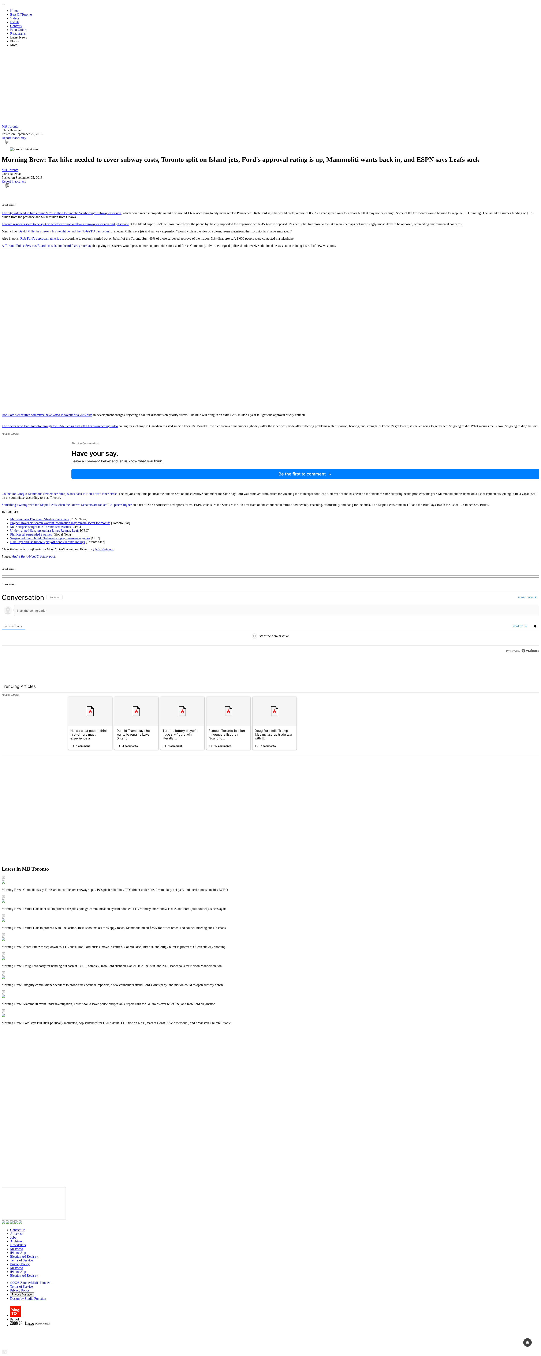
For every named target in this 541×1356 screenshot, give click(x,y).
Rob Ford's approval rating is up (41, 238)
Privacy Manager (22, 1294)
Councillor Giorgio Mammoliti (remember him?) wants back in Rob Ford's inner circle (59, 494)
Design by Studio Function (28, 1298)
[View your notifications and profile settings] (535, 626)
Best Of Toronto (21, 14)
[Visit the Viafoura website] (530, 670)
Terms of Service (21, 1260)
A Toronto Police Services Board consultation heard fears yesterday (47, 245)
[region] (270, 633)
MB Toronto (10, 126)
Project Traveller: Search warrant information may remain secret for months (60, 523)
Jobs (13, 1237)
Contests (16, 26)
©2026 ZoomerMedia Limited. (30, 1283)
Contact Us (17, 1230)
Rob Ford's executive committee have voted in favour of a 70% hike (47, 415)
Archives (16, 1241)
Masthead (16, 1249)
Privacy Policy (20, 1264)
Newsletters (18, 1245)
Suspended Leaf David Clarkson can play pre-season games (50, 538)
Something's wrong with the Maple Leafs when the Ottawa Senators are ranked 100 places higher (67, 505)
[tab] (13, 626)
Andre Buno (20, 556)
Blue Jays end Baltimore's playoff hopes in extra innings (47, 542)
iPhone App (18, 1252)
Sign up (532, 597)
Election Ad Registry (24, 1256)
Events (14, 22)
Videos (14, 18)
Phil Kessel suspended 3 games (31, 534)
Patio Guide (18, 30)
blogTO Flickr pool (42, 556)
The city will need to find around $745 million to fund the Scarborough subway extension (61, 213)
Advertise (16, 1233)
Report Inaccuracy (14, 138)
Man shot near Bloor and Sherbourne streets (39, 519)
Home (14, 10)
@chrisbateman (103, 549)
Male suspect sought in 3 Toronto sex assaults (40, 527)
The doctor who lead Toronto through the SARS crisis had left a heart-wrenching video (60, 426)
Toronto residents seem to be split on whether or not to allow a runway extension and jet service (65, 224)
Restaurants (18, 33)
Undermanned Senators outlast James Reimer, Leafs (44, 530)
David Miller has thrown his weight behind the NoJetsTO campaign (63, 231)
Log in (522, 597)
